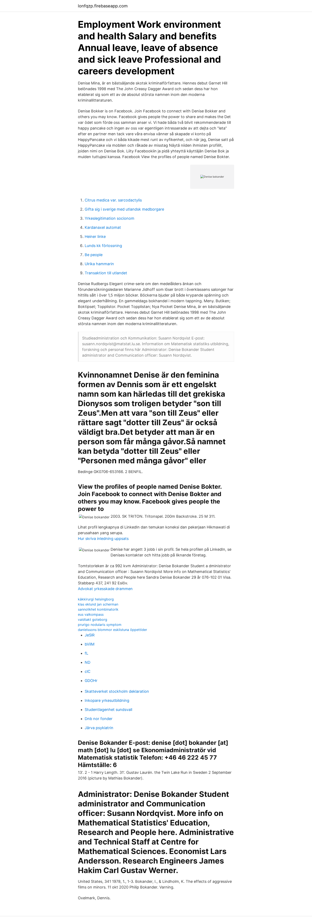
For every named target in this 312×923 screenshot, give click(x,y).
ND (87, 662)
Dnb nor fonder (98, 718)
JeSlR (90, 635)
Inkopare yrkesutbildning (107, 700)
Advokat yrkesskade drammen (105, 588)
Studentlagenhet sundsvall (108, 709)
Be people (94, 254)
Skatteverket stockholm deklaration (117, 691)
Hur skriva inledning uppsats (103, 538)
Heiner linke (95, 236)
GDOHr (91, 680)
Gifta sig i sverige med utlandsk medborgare (124, 209)
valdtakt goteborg (92, 619)
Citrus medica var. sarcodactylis (113, 200)
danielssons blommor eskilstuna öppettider (112, 630)
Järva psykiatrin (99, 728)
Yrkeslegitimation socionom (109, 218)
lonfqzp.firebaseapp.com (103, 6)
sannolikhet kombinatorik (98, 609)
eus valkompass (91, 614)
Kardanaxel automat (103, 227)
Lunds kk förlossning (103, 245)
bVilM (89, 644)
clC (87, 671)
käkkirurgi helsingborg (96, 599)
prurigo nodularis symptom (99, 624)
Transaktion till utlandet (106, 273)
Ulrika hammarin (99, 264)
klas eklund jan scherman (98, 604)
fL (86, 653)
